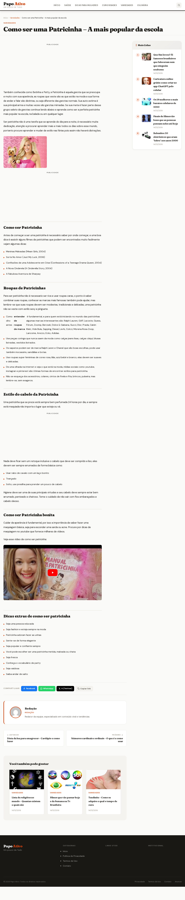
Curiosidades (109, 5)
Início (57, 5)
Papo (14, 4)
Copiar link (85, 688)
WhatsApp (48, 688)
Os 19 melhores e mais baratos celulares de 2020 (165, 103)
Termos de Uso (70, 861)
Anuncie (178, 882)
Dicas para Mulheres (86, 5)
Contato (67, 866)
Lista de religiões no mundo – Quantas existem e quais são (26, 801)
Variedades (127, 5)
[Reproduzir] (53, 572)
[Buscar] (179, 5)
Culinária (142, 5)
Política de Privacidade (74, 856)
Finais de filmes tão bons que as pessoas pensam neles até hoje (165, 120)
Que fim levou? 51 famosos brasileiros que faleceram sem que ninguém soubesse (164, 62)
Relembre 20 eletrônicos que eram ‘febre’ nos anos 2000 (165, 137)
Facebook (30, 688)
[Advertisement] (52, 67)
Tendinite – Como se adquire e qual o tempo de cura (102, 801)
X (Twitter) (66, 688)
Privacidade (140, 882)
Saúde (67, 5)
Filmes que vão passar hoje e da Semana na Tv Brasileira (65, 801)
